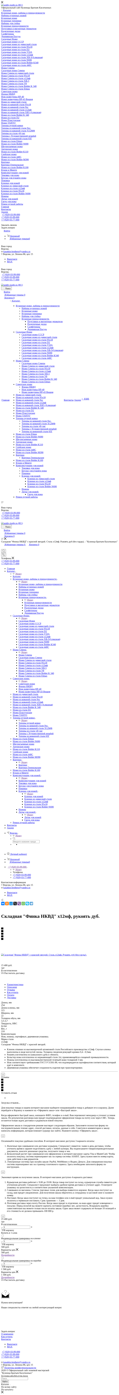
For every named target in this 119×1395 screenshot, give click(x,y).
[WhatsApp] (23, 903)
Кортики (23, 765)
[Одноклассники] (7, 903)
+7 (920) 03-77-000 (10, 220)
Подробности (8, 1255)
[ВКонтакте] (3, 903)
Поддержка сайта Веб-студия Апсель (14, 1376)
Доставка (11, 997)
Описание (12, 987)
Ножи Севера (25, 655)
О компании (7, 1334)
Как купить (12, 992)
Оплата (10, 995)
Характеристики (15, 984)
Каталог (17, 576)
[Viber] (19, 903)
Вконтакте (12, 259)
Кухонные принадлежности (38, 602)
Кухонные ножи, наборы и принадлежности (40, 584)
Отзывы (11, 989)
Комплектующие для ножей (32, 780)
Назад (18, 574)
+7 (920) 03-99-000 (11, 214)
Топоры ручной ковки (29, 723)
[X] (15, 903)
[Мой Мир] (11, 903)
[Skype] (27, 903)
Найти (5, 1381)
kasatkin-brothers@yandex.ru (16, 251)
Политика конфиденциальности (20, 1367)
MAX (9, 261)
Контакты (6, 1339)
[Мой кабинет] (2, 547)
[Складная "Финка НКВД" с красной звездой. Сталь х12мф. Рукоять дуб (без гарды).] (44, 955)
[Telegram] (31, 903)
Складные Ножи (27, 621)
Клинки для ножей (33, 796)
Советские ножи (27, 684)
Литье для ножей (32, 817)
